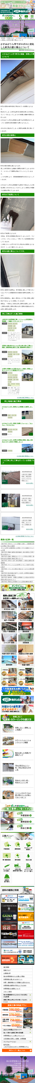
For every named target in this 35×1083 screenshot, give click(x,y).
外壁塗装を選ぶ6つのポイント (13, 979)
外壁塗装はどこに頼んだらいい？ (14, 1035)
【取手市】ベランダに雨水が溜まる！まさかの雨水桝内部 (17, 570)
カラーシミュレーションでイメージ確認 (23, 741)
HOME (3, 38)
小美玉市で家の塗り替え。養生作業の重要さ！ (26, 500)
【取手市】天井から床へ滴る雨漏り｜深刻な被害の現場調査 (17, 561)
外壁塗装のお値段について (12, 988)
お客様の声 (7, 973)
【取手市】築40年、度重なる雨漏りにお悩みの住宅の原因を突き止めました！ (17, 578)
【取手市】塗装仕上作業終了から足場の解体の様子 (17, 581)
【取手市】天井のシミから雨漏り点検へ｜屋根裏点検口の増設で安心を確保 (17, 545)
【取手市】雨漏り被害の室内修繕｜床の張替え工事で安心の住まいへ (17, 553)
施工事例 (6, 967)
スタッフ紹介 (8, 991)
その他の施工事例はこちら (25, 397)
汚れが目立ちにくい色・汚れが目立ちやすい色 (23, 768)
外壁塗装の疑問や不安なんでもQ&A (15, 985)
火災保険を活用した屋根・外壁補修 (15, 1038)
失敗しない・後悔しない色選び (23, 729)
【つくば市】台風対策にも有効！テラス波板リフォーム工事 (17, 549)
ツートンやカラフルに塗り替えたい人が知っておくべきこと (23, 795)
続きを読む (29, 483)
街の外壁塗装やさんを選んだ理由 (14, 976)
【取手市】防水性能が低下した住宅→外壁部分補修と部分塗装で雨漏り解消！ (17, 574)
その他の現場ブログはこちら (24, 536)
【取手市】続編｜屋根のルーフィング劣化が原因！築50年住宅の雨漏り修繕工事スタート (17, 557)
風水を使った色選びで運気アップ (23, 754)
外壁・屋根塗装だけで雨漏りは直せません (17, 982)
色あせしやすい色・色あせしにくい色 (22, 781)
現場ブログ (10, 38)
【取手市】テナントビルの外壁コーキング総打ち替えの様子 (17, 566)
